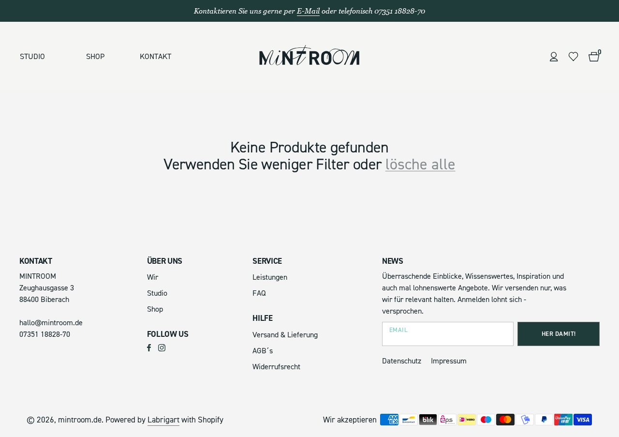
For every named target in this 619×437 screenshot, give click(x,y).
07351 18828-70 (44, 334)
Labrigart (163, 420)
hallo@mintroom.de (51, 323)
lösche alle (420, 164)
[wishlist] (573, 56)
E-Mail (308, 11)
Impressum (449, 361)
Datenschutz (401, 361)
